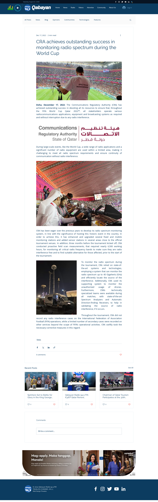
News (38, 20)
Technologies (84, 20)
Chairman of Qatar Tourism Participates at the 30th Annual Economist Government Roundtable (116, 396)
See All (130, 368)
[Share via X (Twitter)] (43, 347)
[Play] (17, 8)
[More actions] (120, 35)
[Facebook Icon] (116, 2)
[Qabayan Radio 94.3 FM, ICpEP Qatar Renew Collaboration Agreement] (79, 381)
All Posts (28, 20)
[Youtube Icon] (125, 2)
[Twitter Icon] (122, 2)
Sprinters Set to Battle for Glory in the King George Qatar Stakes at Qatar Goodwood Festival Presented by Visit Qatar (40, 396)
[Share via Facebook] (37, 347)
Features (97, 20)
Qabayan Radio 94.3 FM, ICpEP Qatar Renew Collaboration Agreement (77, 396)
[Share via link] (54, 347)
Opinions (56, 20)
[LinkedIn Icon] (129, 2)
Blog (46, 20)
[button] (130, 20)
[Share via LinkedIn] (49, 347)
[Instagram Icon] (119, 2)
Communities (69, 20)
